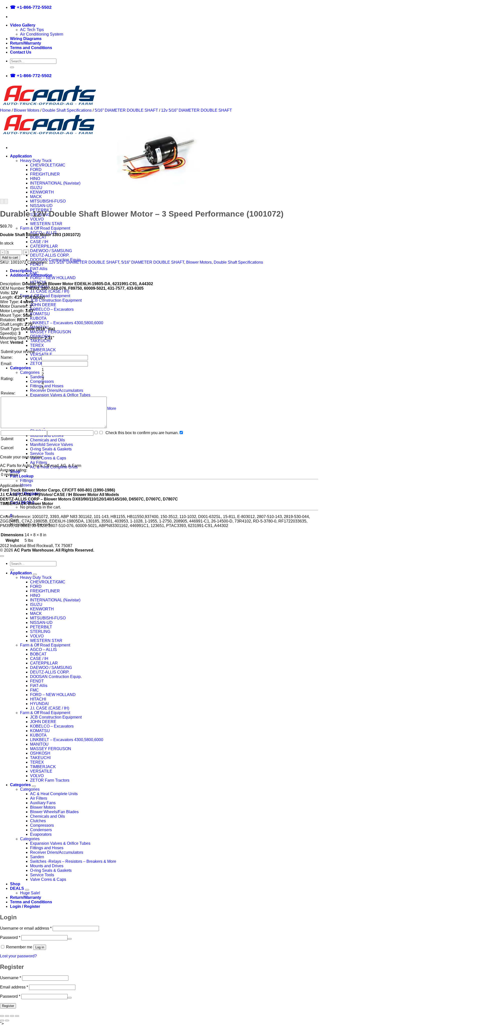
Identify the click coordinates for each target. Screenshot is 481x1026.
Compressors (42, 825)
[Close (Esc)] (17, 1016)
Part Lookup (22, 476)
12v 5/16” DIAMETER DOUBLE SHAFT (196, 110)
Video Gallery (22, 25)
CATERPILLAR (44, 246)
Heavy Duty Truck (36, 160)
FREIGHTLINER (45, 174)
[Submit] (12, 67)
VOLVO (37, 219)
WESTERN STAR (46, 224)
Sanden (37, 377)
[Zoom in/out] (2, 1016)
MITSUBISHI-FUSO (48, 201)
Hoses (26, 485)
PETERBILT (41, 627)
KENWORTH (42, 192)
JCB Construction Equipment (56, 300)
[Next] (6, 201)
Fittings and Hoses (46, 386)
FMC (34, 690)
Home (5, 110)
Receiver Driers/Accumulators (56, 390)
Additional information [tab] (31, 275)
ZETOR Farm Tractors (49, 780)
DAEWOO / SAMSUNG (51, 251)
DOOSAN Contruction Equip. (56, 260)
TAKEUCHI (40, 341)
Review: (8, 393)
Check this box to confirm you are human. (141, 433)
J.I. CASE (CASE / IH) (49, 291)
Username (10, 978)
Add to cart (10, 257)
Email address (14, 987)
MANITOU (39, 744)
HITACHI (38, 699)
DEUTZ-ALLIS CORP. (49, 255)
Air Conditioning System (41, 34)
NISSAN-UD (41, 206)
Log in (39, 947)
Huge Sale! (30, 893)
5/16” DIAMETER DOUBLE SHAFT (126, 110)
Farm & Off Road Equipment (45, 228)
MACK (36, 197)
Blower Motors (26, 110)
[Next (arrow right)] (7, 1020)
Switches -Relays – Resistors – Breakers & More (73, 861)
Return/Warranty (25, 43)
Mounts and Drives (46, 866)
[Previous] (2, 201)
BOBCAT (38, 237)
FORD (36, 169)
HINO (35, 179)
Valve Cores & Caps (48, 458)
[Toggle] (35, 574)
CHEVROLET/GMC (47, 165)
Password (10, 937)
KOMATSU (40, 314)
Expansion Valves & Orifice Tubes (60, 395)
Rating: (7, 379)
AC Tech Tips (32, 30)
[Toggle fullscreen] (7, 1016)
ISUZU (36, 188)
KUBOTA (38, 318)
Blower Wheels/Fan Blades (54, 812)
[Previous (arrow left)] (2, 1020)
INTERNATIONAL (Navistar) (55, 183)
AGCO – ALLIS (43, 649)
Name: (7, 357)
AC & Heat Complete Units (54, 794)
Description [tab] (21, 271)
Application (21, 156)
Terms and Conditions (31, 48)
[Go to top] (2, 556)
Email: (6, 364)
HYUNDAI (39, 704)
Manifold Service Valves (51, 444)
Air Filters (38, 462)
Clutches (38, 821)
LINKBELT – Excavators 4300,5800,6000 (66, 323)
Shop (15, 884)
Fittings (26, 480)
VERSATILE (41, 354)
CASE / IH (39, 242)
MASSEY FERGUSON (50, 332)
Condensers (41, 830)
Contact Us (20, 52)
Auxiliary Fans (43, 803)
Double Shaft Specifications (67, 110)
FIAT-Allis (38, 269)
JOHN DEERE (43, 305)
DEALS (17, 888)
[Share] (12, 1016)
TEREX (37, 345)
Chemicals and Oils (47, 440)
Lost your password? (18, 956)
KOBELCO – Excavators (52, 309)
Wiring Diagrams (26, 39)
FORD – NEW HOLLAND (53, 278)
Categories (20, 368)
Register (8, 1006)
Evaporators (41, 834)
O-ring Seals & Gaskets (51, 449)
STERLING (40, 631)
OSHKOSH (40, 753)
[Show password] (70, 939)
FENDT (37, 681)
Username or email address (26, 928)
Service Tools (42, 453)
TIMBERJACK (43, 350)
